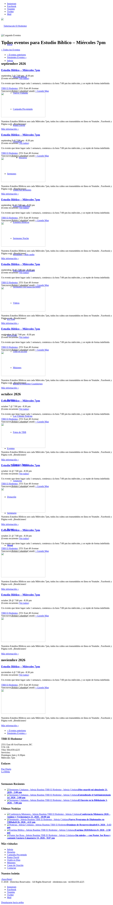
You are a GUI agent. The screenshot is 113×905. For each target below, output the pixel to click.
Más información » (10, 129)
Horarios (11, 852)
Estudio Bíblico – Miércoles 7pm (20, 70)
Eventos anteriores (16, 54)
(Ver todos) (24, 78)
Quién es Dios (13, 860)
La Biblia (5, 771)
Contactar (11, 868)
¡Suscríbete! (6, 879)
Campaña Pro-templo (17, 854)
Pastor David (13, 857)
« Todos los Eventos (10, 49)
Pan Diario (6, 769)
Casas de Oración (15, 865)
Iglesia (10, 849)
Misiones (11, 862)
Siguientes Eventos (16, 57)
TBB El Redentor (9, 88)
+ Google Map (42, 91)
